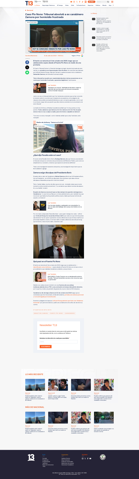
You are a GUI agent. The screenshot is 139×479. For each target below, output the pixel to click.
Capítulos (45, 463)
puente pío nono (56, 313)
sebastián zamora (41, 313)
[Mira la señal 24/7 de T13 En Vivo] (91, 2)
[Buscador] (108, 2)
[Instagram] (82, 459)
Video (67, 5)
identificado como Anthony (42, 267)
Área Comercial (66, 460)
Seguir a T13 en (76, 55)
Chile (72, 5)
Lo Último (37, 5)
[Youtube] (90, 459)
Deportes (90, 5)
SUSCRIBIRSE (45, 346)
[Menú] (112, 2)
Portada (45, 458)
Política (98, 5)
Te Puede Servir (80, 5)
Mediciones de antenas (68, 463)
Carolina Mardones (31, 55)
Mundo (104, 5)
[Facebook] (88, 459)
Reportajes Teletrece (48, 5)
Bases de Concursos (48, 465)
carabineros (70, 313)
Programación (46, 461)
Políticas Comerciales (67, 461)
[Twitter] (85, 459)
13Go (44, 466)
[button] (113, 5)
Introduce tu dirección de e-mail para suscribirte (54, 338)
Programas (45, 460)
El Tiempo (60, 5)
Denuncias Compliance (68, 465)
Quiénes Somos (66, 458)
